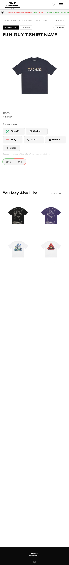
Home (7, 21)
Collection (19, 21)
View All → (58, 193)
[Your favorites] (53, 5)
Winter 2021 (34, 21)
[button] (34, 74)
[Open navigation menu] (61, 5)
